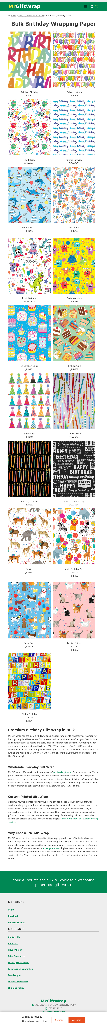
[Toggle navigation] (86, 6)
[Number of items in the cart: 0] (96, 6)
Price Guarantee (16, 956)
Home (13, 15)
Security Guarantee (18, 962)
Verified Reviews (16, 922)
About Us (13, 943)
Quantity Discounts (18, 981)
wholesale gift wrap (62, 772)
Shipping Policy (16, 987)
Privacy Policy (15, 949)
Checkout (13, 916)
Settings (59, 1019)
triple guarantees (51, 848)
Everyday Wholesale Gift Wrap (31, 15)
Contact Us (14, 937)
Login (11, 909)
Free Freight (14, 975)
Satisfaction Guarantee (20, 968)
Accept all (76, 1019)
